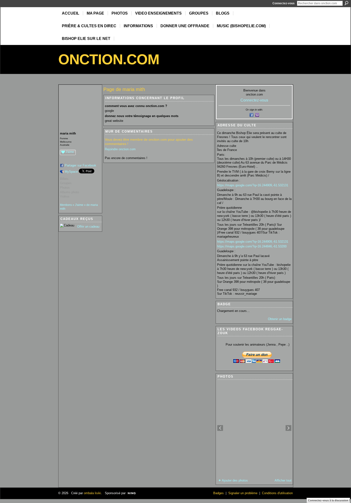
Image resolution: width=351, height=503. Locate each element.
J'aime (70, 152)
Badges (218, 493)
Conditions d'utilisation (277, 493)
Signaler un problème (242, 493)
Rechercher (346, 3)
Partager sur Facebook (80, 165)
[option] (254, 428)
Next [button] (288, 428)
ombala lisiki (92, 493)
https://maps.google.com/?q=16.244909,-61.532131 (252, 185)
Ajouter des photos (235, 480)
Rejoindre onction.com (120, 149)
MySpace (71, 171)
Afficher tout (283, 480)
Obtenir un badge (280, 319)
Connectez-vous (283, 3)
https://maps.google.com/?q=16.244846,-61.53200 (252, 246)
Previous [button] (220, 428)
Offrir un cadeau (88, 226)
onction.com (108, 59)
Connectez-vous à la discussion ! (329, 500)
